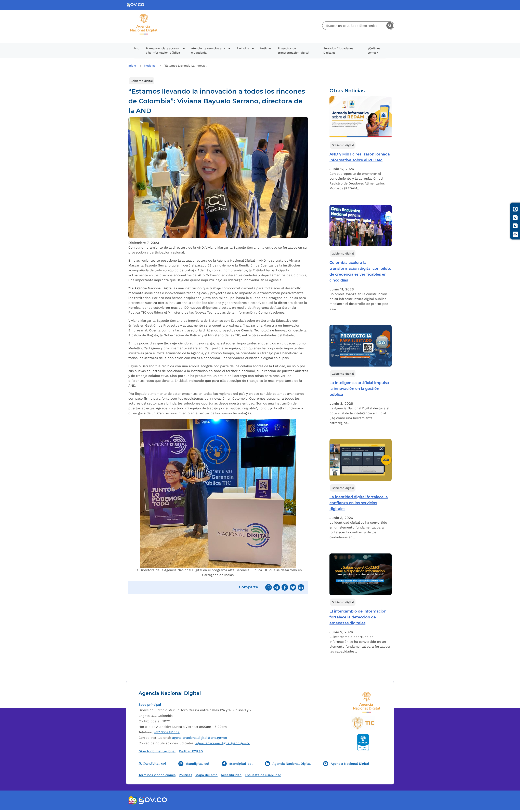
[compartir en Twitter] (293, 587)
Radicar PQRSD (191, 751)
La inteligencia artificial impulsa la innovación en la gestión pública (359, 389)
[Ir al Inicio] (144, 15)
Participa (243, 48)
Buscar (389, 25)
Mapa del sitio (206, 775)
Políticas (185, 775)
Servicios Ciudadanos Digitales (338, 50)
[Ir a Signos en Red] (515, 234)
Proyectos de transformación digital (293, 50)
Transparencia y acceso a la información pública (163, 50)
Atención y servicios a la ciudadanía (208, 50)
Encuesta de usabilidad (263, 775)
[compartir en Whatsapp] (268, 587)
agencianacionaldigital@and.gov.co (199, 738)
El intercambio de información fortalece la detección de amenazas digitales (358, 617)
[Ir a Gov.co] (137, 5)
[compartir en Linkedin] (301, 587)
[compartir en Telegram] (277, 587)
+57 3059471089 (167, 732)
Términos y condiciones (157, 775)
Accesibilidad (231, 775)
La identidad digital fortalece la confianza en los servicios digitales (358, 503)
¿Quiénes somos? (374, 50)
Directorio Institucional (157, 751)
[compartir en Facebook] (285, 587)
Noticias (265, 48)
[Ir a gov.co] (152, 800)
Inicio (135, 48)
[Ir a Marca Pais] (132, 800)
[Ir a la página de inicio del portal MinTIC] (363, 723)
